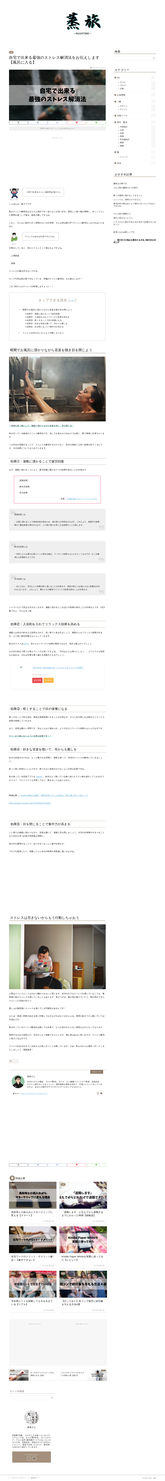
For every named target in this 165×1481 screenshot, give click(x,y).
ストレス (14, 1061)
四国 (137, 136)
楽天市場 (37, 680)
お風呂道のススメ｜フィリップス (82, 499)
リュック (137, 157)
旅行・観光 (135, 122)
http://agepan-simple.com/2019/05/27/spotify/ (30, 803)
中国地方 (137, 127)
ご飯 (135, 101)
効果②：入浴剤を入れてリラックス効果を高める (48, 317)
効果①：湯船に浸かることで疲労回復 (43, 314)
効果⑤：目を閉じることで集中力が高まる (45, 327)
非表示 (72, 301)
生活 (135, 163)
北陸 (137, 133)
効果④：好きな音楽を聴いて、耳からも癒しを (47, 323)
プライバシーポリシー (19, 1478)
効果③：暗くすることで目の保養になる (44, 320)
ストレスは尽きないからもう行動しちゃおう (43, 333)
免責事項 (34, 1478)
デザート (137, 106)
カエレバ (45, 675)
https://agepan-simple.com (34, 1093)
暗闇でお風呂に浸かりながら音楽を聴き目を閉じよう (47, 309)
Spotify (39, 776)
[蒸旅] (82, 38)
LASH (26, 644)
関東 (137, 143)
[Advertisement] (57, 158)
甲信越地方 (137, 139)
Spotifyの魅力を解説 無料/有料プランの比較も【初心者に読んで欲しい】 (54, 795)
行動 (137, 89)
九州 (137, 130)
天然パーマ (135, 115)
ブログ (137, 85)
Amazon (48, 680)
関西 (137, 146)
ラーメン (137, 109)
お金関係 (135, 95)
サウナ (137, 82)
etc (11, 52)
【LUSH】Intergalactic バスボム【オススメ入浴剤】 (58, 668)
